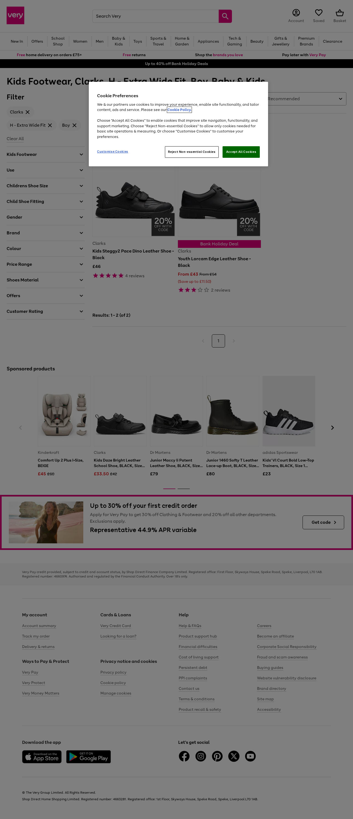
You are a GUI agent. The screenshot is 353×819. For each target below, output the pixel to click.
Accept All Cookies (241, 152)
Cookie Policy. (179, 109)
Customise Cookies (112, 151)
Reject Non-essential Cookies (192, 152)
